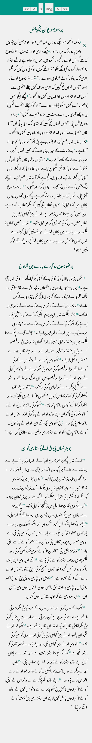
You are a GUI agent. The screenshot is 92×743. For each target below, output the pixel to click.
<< (65, 9)
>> (26, 9)
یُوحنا (49, 7)
